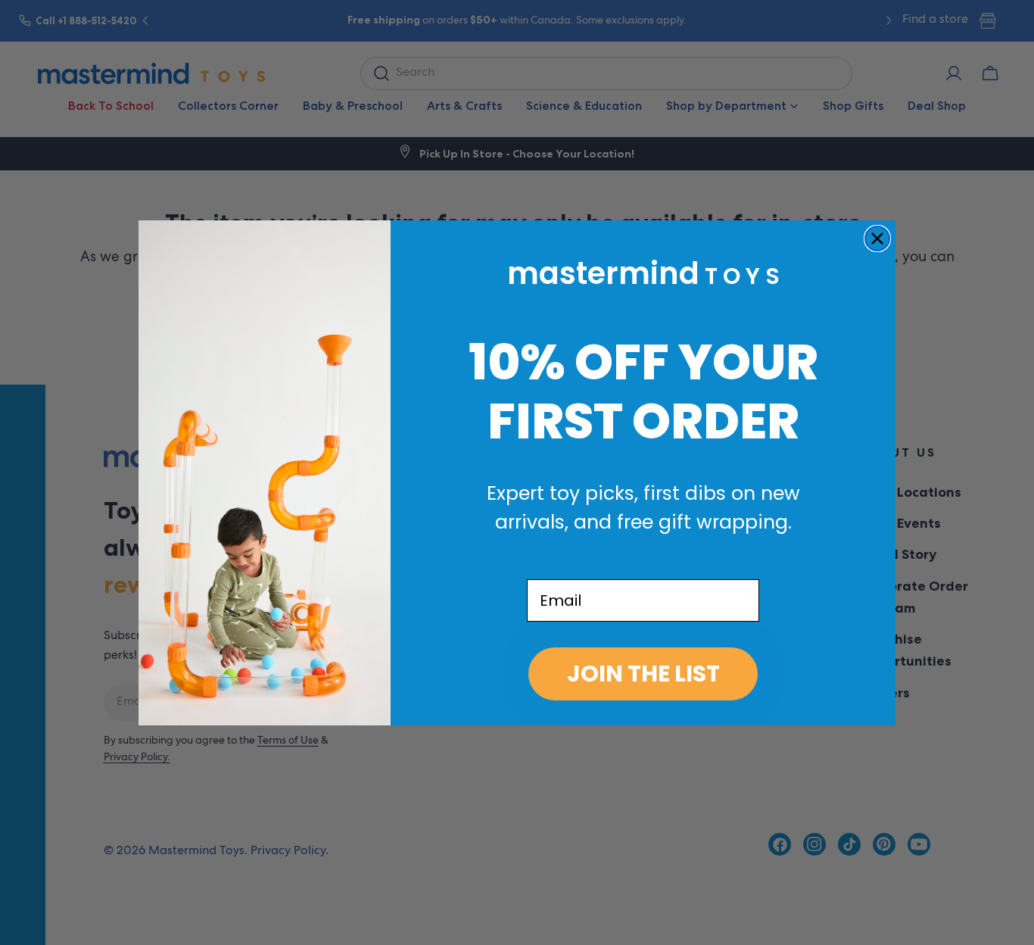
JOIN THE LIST (643, 673)
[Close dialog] (877, 238)
